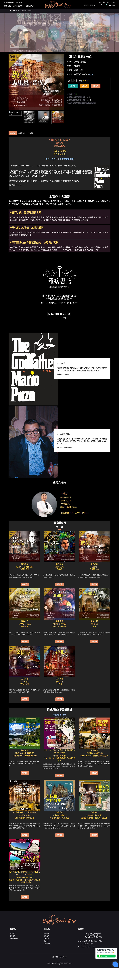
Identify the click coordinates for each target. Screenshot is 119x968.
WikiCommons (68, 447)
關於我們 (12, 933)
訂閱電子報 (47, 943)
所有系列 (30, 133)
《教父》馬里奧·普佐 (26, 10)
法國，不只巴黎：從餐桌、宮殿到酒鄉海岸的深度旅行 (59, 751)
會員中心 (46, 941)
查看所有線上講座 (59, 715)
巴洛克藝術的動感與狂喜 (24, 818)
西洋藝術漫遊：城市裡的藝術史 (24, 812)
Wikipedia (18, 185)
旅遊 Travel (16, 10)
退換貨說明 (55, 957)
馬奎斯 (59, 569)
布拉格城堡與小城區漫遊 (59, 818)
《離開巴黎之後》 (59, 754)
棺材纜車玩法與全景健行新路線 (24, 756)
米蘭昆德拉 (24, 569)
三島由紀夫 (24, 684)
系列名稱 (69, 74)
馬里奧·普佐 (94, 569)
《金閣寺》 (24, 680)
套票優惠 (95, 86)
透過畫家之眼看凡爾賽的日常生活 (94, 818)
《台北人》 (59, 680)
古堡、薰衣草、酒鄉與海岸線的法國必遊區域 (59, 759)
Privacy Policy (14, 938)
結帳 (113, 2)
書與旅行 (24, 564)
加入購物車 (73, 86)
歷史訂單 (46, 933)
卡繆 (94, 627)
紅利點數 (46, 938)
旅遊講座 (24, 750)
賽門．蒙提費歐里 (59, 627)
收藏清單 (46, 936)
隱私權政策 (63, 957)
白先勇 (59, 684)
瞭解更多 (24, 584)
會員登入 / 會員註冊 (89, 5)
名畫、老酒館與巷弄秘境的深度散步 (94, 756)
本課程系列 (21, 133)
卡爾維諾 (24, 627)
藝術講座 (94, 812)
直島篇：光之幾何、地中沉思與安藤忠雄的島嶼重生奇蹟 (24, 881)
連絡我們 (12, 936)
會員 (100, 2)
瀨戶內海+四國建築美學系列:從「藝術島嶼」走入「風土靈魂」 (24, 873)
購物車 (109, 2)
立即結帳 (84, 86)
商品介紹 (12, 133)
